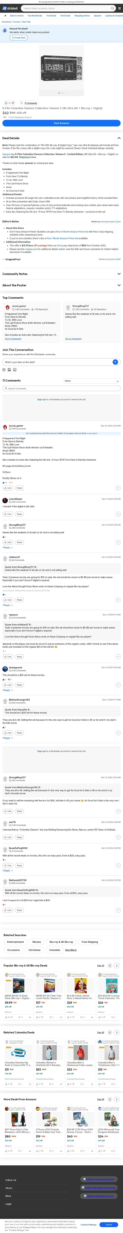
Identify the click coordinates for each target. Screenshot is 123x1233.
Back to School (16, 16)
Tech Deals (65, 16)
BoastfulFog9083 (18, 848)
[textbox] (58, 362)
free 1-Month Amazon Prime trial (62, 238)
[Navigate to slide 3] (64, 93)
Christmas (34, 949)
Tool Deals (51, 16)
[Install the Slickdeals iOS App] (99, 1196)
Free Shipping (90, 941)
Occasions (13, 949)
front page (62, 245)
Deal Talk (26, 22)
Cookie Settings (88, 1224)
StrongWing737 (80, 306)
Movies (37, 941)
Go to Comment (13, 338)
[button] (13, 103)
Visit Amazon (61, 123)
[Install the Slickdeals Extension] (99, 1179)
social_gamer (19, 306)
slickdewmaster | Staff (111, 221)
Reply (19, 488)
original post (31, 249)
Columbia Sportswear (45, 1079)
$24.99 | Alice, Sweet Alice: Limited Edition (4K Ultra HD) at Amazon (80, 996)
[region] (61, 1226)
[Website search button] (112, 8)
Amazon (6, 154)
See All (100, 965)
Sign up (41, 399)
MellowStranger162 (19, 700)
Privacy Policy (29, 1227)
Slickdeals (6, 22)
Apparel (97, 16)
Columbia (54, 949)
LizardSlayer (15, 499)
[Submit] (6, 388)
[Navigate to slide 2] (61, 93)
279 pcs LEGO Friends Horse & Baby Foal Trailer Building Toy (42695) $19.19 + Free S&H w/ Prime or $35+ (49, 1130)
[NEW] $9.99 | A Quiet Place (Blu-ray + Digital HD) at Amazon (17, 996)
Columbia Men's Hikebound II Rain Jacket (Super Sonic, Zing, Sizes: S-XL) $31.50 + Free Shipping (80, 1063)
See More (70, 949)
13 (9, 1017)
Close (109, 1224)
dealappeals (15, 667)
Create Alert (19, 38)
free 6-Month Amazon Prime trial (72, 231)
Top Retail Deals (35, 16)
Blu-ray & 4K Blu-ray (61, 941)
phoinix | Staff (114, 259)
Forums (16, 22)
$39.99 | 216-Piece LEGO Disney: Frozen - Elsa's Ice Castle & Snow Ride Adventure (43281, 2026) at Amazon (80, 1130)
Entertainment (15, 941)
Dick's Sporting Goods (14, 1079)
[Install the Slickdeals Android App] (99, 1188)
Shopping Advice (82, 16)
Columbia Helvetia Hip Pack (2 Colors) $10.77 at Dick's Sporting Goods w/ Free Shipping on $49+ (18, 1063)
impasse (13, 615)
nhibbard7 (14, 557)
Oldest (68, 381)
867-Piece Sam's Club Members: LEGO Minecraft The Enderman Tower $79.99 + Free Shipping (18, 1130)
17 (9, 103)
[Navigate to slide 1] (59, 93)
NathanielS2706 (18, 880)
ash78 (12, 822)
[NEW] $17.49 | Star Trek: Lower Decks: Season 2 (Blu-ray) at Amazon (49, 996)
